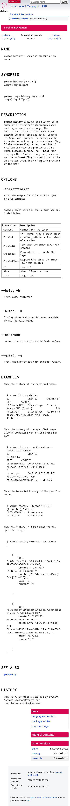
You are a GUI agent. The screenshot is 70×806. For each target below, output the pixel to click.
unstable (15, 19)
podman (24, 19)
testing (36, 753)
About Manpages (29, 6)
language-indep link (43, 716)
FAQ (44, 6)
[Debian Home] (4, 6)
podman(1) (10, 674)
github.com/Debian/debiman (43, 797)
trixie (35, 748)
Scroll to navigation (15, 27)
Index (13, 6)
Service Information (21, 14)
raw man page (40, 726)
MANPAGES (14, 1)
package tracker (41, 721)
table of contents (43, 734)
